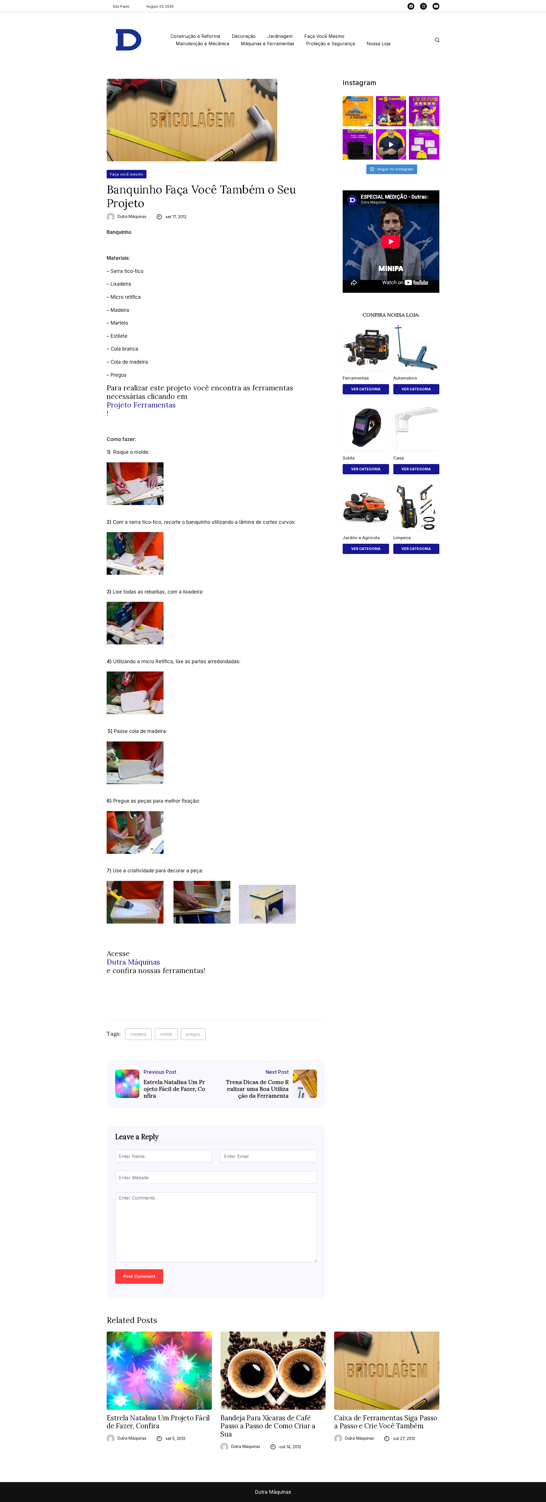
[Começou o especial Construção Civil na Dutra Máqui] (358, 111)
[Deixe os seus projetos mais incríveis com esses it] (424, 111)
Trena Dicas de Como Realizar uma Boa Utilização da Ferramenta (257, 1089)
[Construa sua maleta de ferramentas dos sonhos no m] (358, 144)
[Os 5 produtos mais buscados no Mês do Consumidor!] (391, 111)
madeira (138, 1034)
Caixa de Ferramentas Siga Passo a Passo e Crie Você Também (385, 1422)
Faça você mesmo (126, 174)
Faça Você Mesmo (324, 36)
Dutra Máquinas (131, 216)
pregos (193, 1034)
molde (166, 1034)
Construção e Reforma (195, 36)
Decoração (244, 36)
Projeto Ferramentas (141, 405)
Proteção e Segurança (330, 43)
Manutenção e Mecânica (202, 43)
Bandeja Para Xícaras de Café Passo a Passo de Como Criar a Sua (267, 1426)
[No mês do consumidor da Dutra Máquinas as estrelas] (424, 144)
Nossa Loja (378, 43)
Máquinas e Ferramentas (267, 43)
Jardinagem (280, 36)
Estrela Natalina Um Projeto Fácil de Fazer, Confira (174, 1089)
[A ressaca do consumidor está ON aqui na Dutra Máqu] (391, 144)
